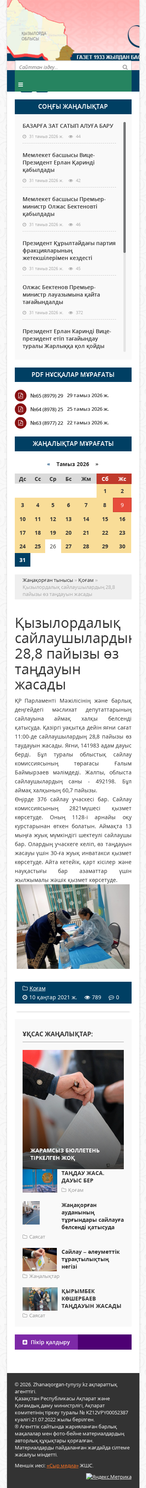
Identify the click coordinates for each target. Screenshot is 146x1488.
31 (22, 560)
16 (122, 519)
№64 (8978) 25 (46, 409)
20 (68, 532)
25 (38, 546)
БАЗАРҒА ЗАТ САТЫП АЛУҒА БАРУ (68, 125)
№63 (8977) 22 (46, 422)
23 (122, 532)
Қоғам (38, 988)
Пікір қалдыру (49, 1342)
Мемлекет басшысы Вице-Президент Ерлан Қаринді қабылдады (59, 162)
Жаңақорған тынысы (102, 34)
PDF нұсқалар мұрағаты (73, 374)
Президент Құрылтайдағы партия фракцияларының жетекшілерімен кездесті (69, 250)
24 (22, 546)
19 (53, 532)
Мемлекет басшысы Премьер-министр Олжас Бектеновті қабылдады (64, 206)
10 (22, 519)
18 (38, 532)
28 (86, 546)
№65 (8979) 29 (46, 395)
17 (22, 532)
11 (38, 519)
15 (105, 519)
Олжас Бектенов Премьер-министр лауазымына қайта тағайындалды (61, 294)
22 (105, 532)
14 (86, 519)
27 (68, 546)
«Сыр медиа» (63, 1465)
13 (68, 519)
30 (122, 546)
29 (105, 546)
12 (53, 519)
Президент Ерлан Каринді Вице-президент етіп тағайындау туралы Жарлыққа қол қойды (67, 338)
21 (86, 532)
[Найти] (125, 66)
